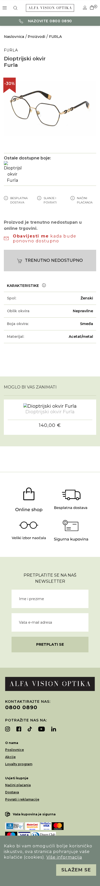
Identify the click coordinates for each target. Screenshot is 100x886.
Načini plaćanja (18, 785)
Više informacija (64, 857)
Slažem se (76, 870)
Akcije (10, 757)
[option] (50, 109)
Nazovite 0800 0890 (49, 21)
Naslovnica (14, 36)
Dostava (12, 792)
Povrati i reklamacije (22, 799)
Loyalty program (18, 764)
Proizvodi (36, 36)
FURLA (55, 36)
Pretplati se (50, 644)
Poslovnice (14, 750)
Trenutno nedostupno (54, 260)
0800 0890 (21, 707)
